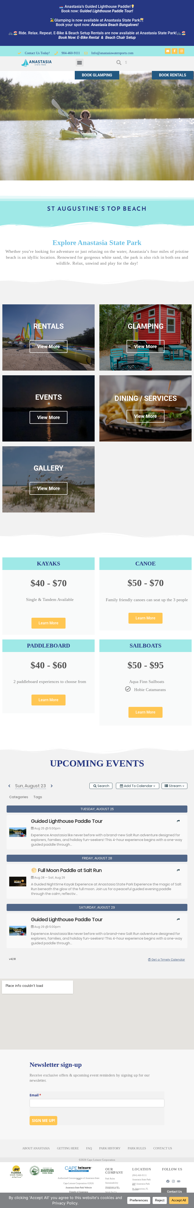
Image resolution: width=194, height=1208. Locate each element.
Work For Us (111, 1192)
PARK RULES (137, 1148)
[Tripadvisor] (178, 1181)
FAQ (89, 1148)
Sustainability (111, 1183)
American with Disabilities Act (112, 1187)
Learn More (48, 623)
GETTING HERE (68, 1148)
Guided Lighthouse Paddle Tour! (106, 11)
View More (48, 417)
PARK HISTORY (109, 1148)
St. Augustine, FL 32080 (140, 1189)
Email (42, 1095)
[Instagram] (181, 51)
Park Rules (110, 1178)
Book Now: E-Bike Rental (79, 37)
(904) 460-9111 (139, 1175)
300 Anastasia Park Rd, (141, 1184)
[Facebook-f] (174, 51)
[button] (80, 62)
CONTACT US (162, 1148)
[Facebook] (167, 1181)
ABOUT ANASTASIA (36, 1148)
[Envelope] (168, 51)
